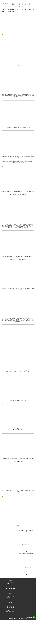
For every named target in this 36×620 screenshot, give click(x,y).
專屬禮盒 (18, 3)
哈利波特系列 (14, 4)
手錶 (19, 4)
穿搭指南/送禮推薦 (21, 6)
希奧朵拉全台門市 (28, 6)
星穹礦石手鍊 (30, 3)
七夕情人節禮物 (12, 3)
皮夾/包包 (11, 6)
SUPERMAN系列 (7, 4)
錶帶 (16, 6)
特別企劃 (29, 4)
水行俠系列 (24, 3)
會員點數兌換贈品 (6, 3)
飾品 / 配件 (6, 6)
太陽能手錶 (24, 4)
